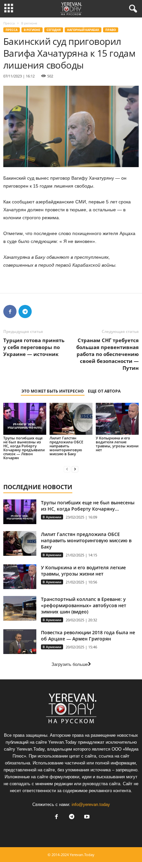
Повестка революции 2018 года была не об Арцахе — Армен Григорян (88, 635)
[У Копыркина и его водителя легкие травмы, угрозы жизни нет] (117, 419)
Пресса (9, 23)
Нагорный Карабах (83, 30)
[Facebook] (10, 311)
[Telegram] (25, 311)
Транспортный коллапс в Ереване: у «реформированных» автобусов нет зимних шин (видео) (83, 605)
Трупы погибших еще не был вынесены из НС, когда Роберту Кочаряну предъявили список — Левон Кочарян (24, 447)
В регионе (32, 30)
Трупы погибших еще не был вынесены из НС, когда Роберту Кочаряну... (87, 505)
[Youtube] (86, 817)
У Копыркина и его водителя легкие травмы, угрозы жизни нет (117, 443)
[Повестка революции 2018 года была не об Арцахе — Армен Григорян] (19, 641)
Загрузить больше (70, 664)
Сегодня (54, 30)
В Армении (52, 517)
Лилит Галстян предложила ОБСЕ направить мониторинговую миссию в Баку (66, 445)
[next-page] (75, 468)
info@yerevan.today (91, 804)
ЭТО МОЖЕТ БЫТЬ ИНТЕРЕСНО (52, 391)
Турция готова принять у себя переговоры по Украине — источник (33, 347)
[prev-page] (67, 468)
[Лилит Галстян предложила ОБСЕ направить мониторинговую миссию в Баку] (71, 419)
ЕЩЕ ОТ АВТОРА (104, 391)
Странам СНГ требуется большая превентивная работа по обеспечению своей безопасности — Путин (107, 354)
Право (110, 30)
